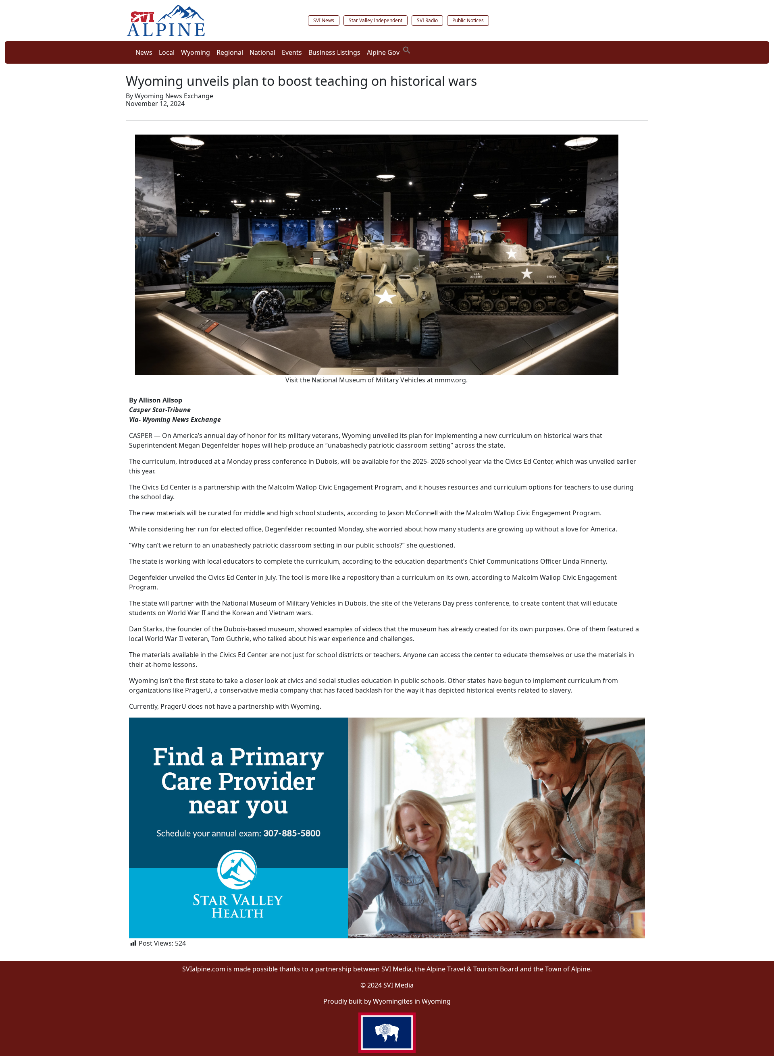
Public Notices (468, 20)
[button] (407, 49)
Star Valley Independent (375, 20)
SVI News (323, 20)
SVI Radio (427, 20)
